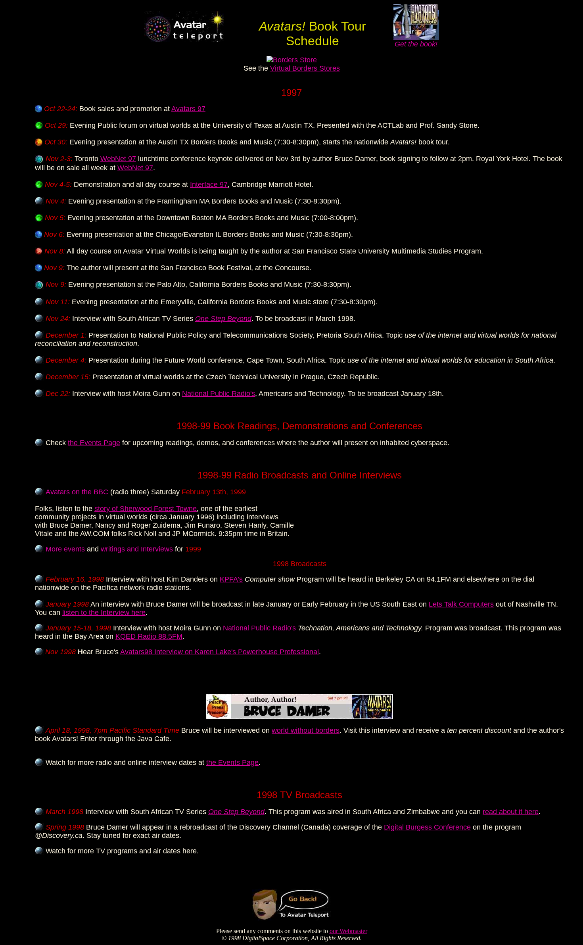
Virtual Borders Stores (305, 68)
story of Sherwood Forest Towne (145, 509)
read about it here (511, 812)
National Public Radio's (218, 394)
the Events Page (94, 443)
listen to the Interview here (104, 613)
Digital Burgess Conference (427, 827)
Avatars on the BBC (77, 492)
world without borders (305, 730)
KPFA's (231, 579)
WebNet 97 (118, 159)
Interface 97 (209, 184)
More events (65, 549)
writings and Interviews (137, 549)
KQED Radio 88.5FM (148, 636)
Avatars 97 (188, 109)
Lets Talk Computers (461, 604)
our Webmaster (348, 931)
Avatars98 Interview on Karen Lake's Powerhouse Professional (219, 652)
